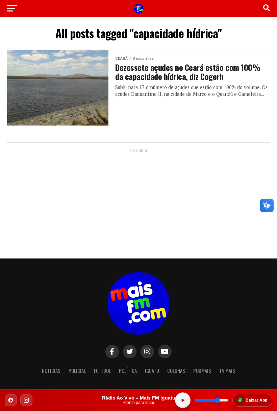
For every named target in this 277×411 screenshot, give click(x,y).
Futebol (102, 370)
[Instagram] (26, 400)
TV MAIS (227, 370)
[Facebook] (11, 400)
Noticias (51, 370)
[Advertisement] (138, 196)
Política (128, 370)
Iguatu (152, 370)
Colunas (176, 370)
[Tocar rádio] (183, 400)
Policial (77, 370)
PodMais (202, 370)
